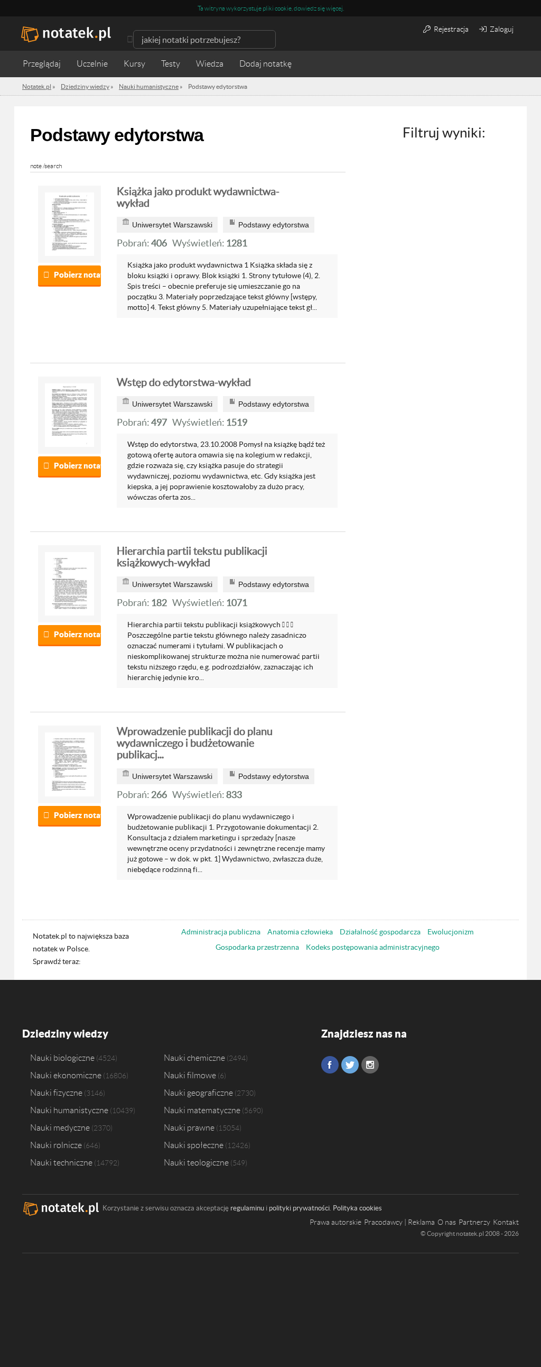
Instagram (370, 1065)
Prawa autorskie (335, 1222)
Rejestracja (450, 29)
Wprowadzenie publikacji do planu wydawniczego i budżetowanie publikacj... (195, 743)
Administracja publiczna (220, 932)
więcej (334, 8)
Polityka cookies (357, 1208)
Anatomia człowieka (300, 932)
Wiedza (209, 63)
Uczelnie (92, 63)
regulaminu (247, 1208)
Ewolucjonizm (450, 932)
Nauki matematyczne (202, 1110)
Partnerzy (474, 1222)
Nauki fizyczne (56, 1092)
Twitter (350, 1065)
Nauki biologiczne (62, 1057)
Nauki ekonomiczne (65, 1075)
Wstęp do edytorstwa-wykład (184, 382)
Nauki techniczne (61, 1162)
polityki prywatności (299, 1208)
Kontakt (506, 1222)
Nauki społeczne (193, 1145)
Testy (170, 63)
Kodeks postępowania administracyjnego (373, 947)
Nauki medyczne (60, 1127)
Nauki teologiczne (196, 1162)
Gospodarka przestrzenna (257, 947)
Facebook (330, 1065)
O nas (446, 1222)
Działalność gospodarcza (380, 932)
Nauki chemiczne (194, 1057)
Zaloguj (501, 29)
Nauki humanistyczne (69, 1110)
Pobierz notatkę (77, 274)
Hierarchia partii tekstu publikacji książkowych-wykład (192, 556)
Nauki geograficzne (198, 1092)
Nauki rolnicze (56, 1145)
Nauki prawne (189, 1127)
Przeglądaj (42, 63)
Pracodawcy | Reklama (399, 1222)
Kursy (134, 63)
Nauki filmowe (190, 1075)
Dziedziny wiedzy (65, 1033)
